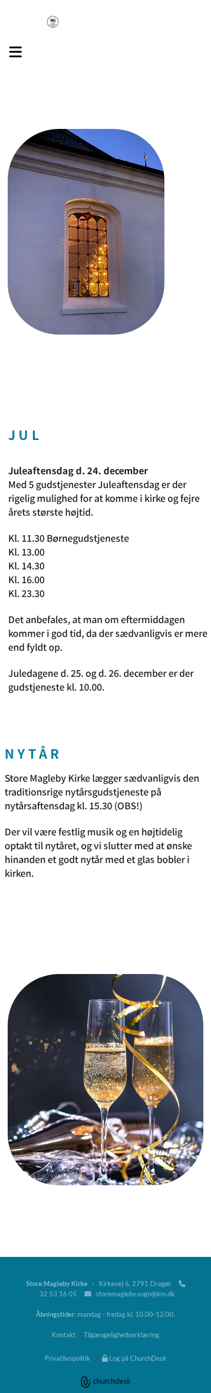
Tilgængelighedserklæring (121, 1335)
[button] (15, 52)
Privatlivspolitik (67, 1358)
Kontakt (64, 1335)
